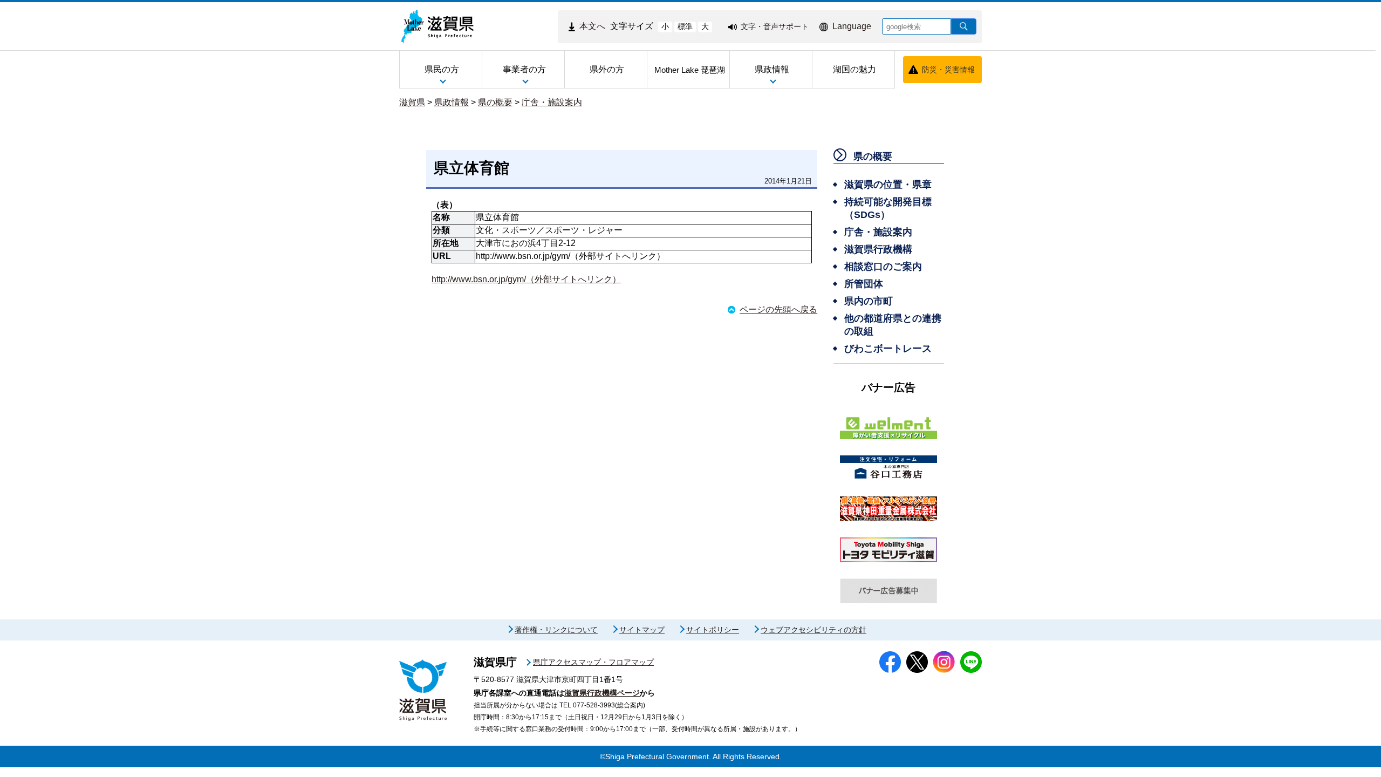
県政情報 (451, 102)
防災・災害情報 (948, 69)
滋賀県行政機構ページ (602, 693)
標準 (685, 26)
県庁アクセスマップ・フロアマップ (593, 662)
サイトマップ (642, 629)
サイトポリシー (712, 629)
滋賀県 (412, 102)
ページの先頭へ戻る (778, 309)
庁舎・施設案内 (552, 102)
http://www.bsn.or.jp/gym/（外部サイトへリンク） (526, 279)
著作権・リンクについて (556, 629)
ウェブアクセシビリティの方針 (813, 629)
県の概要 (495, 102)
